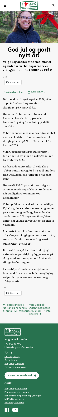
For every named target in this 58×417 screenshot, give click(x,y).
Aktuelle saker (14, 92)
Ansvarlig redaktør (14, 402)
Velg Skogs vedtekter (16, 388)
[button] (5, 5)
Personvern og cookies (17, 392)
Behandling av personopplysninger (23, 396)
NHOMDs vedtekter (15, 399)
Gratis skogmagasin (15, 367)
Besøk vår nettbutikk (20, 375)
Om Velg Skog (12, 356)
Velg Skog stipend (14, 363)
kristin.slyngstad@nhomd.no (19, 347)
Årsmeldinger (11, 360)
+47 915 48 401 (13, 344)
